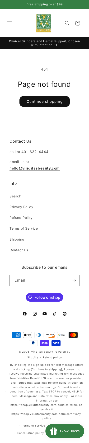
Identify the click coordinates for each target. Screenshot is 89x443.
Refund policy (52, 357)
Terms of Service (23, 228)
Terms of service (33, 425)
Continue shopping (45, 101)
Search (15, 196)
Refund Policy (21, 218)
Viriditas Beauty (42, 351)
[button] (9, 23)
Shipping (16, 239)
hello (34, 168)
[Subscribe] (74, 280)
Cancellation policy (30, 433)
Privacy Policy (21, 207)
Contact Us (18, 250)
